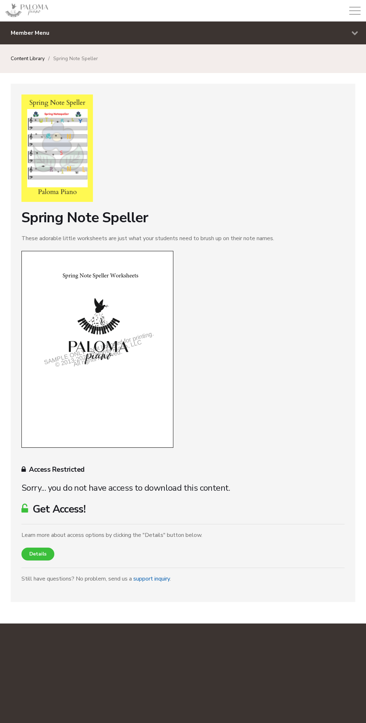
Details (37, 553)
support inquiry (151, 579)
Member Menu (30, 33)
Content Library (28, 58)
